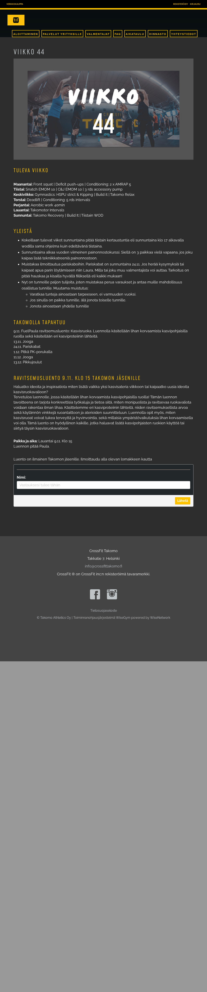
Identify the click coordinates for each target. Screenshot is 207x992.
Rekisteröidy (180, 4)
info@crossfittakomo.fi (103, 566)
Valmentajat (98, 34)
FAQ (118, 34)
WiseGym (123, 618)
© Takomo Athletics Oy (54, 618)
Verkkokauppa (14, 4)
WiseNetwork (160, 618)
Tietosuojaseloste (103, 610)
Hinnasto (157, 34)
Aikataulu (135, 34)
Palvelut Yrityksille (62, 34)
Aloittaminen (25, 34)
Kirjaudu (195, 4)
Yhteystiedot (183, 34)
